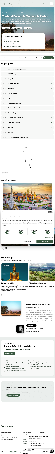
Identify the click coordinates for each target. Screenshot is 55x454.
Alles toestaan (45, 241)
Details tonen (48, 237)
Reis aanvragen (48, 58)
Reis (7, 12)
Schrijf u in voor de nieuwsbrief (13, 452)
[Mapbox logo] (5, 172)
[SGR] (24, 450)
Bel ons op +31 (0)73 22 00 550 (35, 328)
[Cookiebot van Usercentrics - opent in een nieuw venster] (47, 212)
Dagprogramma (13, 58)
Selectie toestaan (27, 241)
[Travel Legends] (8, 4)
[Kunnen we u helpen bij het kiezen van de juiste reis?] (44, 4)
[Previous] (5, 208)
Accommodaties (32, 58)
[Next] (9, 208)
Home (3, 12)
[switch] (21, 231)
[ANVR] (29, 450)
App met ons (32, 325)
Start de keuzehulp (13, 395)
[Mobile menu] (51, 3)
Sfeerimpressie (22, 58)
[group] (27, 197)
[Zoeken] (47, 4)
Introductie (4, 58)
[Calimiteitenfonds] (33, 450)
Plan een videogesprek (34, 331)
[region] (27, 157)
